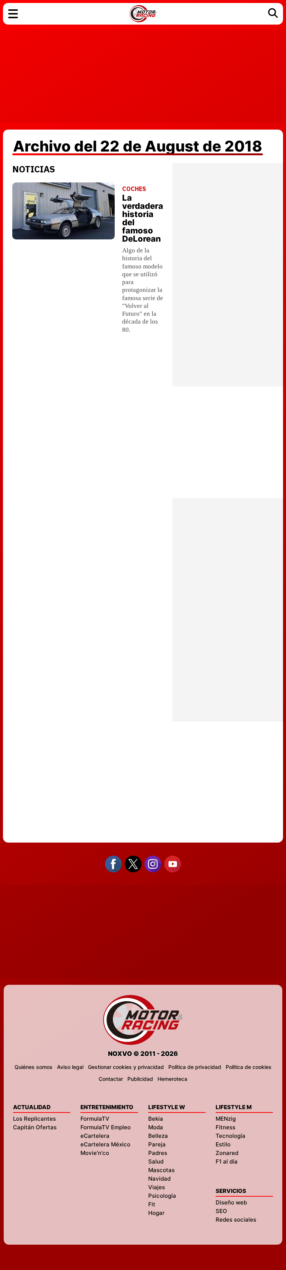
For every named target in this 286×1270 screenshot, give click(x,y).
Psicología (162, 1195)
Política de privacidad (194, 1067)
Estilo (223, 1144)
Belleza (158, 1135)
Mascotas (161, 1170)
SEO (221, 1211)
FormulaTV (94, 1118)
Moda (155, 1127)
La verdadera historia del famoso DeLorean (142, 218)
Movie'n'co (94, 1152)
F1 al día (227, 1161)
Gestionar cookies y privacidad (126, 1067)
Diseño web (231, 1202)
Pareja (157, 1144)
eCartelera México (105, 1144)
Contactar (111, 1079)
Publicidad (140, 1079)
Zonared (227, 1152)
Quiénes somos (34, 1067)
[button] (13, 14)
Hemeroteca (172, 1079)
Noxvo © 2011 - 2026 (143, 1053)
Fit (151, 1204)
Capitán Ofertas (35, 1127)
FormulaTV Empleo (105, 1127)
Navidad (159, 1178)
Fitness (225, 1127)
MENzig (226, 1118)
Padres (157, 1152)
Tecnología (230, 1135)
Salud (155, 1161)
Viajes (156, 1187)
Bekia (155, 1118)
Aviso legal (70, 1067)
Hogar (156, 1212)
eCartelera (94, 1135)
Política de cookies (248, 1067)
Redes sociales (236, 1219)
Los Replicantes (34, 1118)
